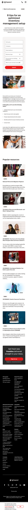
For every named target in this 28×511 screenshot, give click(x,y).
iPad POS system (6, 378)
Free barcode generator (19, 389)
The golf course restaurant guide (17, 419)
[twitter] (8, 485)
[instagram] (12, 485)
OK (20, 506)
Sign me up (14, 359)
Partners (16, 429)
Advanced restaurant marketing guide (7, 422)
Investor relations (6, 466)
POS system (5, 377)
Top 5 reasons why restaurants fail (7, 449)
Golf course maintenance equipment (19, 412)
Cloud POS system (7, 380)
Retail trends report (7, 432)
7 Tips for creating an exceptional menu (7, 443)
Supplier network (18, 432)
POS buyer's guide (6, 431)
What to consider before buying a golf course (19, 422)
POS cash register (6, 382)
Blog (4, 429)
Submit (14, 67)
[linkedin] (20, 485)
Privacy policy (14, 491)
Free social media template (18, 394)
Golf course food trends (19, 409)
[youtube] (24, 485)
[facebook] (4, 485)
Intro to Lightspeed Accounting (18, 387)
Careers (4, 464)
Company (5, 457)
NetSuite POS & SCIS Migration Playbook (18, 459)
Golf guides (17, 404)
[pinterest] (16, 485)
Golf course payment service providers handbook (7, 439)
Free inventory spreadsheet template (19, 391)
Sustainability (5, 467)
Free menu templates (7, 406)
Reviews (4, 460)
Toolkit (15, 439)
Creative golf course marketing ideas (18, 425)
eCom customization (18, 434)
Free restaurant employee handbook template (7, 409)
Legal (4, 469)
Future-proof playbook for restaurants (7, 416)
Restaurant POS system (8, 404)
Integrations (17, 431)
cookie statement (9, 506)
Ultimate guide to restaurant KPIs (6, 419)
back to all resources (10, 9)
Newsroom (5, 459)
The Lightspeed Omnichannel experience (17, 383)
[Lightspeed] (6, 2)
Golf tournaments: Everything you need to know (19, 416)
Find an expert (17, 436)
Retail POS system (18, 377)
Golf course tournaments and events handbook (8, 453)
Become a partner (18, 438)
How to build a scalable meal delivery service (7, 435)
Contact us (5, 462)
